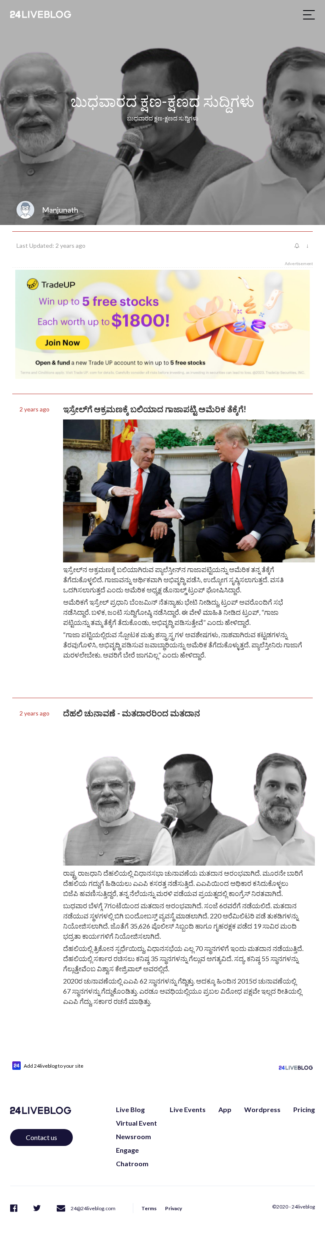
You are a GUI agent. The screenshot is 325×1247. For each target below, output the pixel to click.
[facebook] (13, 1207)
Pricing (304, 1109)
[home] (40, 14)
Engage (127, 1150)
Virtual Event (136, 1123)
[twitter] (37, 1207)
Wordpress (262, 1109)
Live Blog (130, 1109)
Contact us (41, 1137)
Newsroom (133, 1136)
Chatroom (132, 1163)
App (224, 1109)
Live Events (188, 1109)
